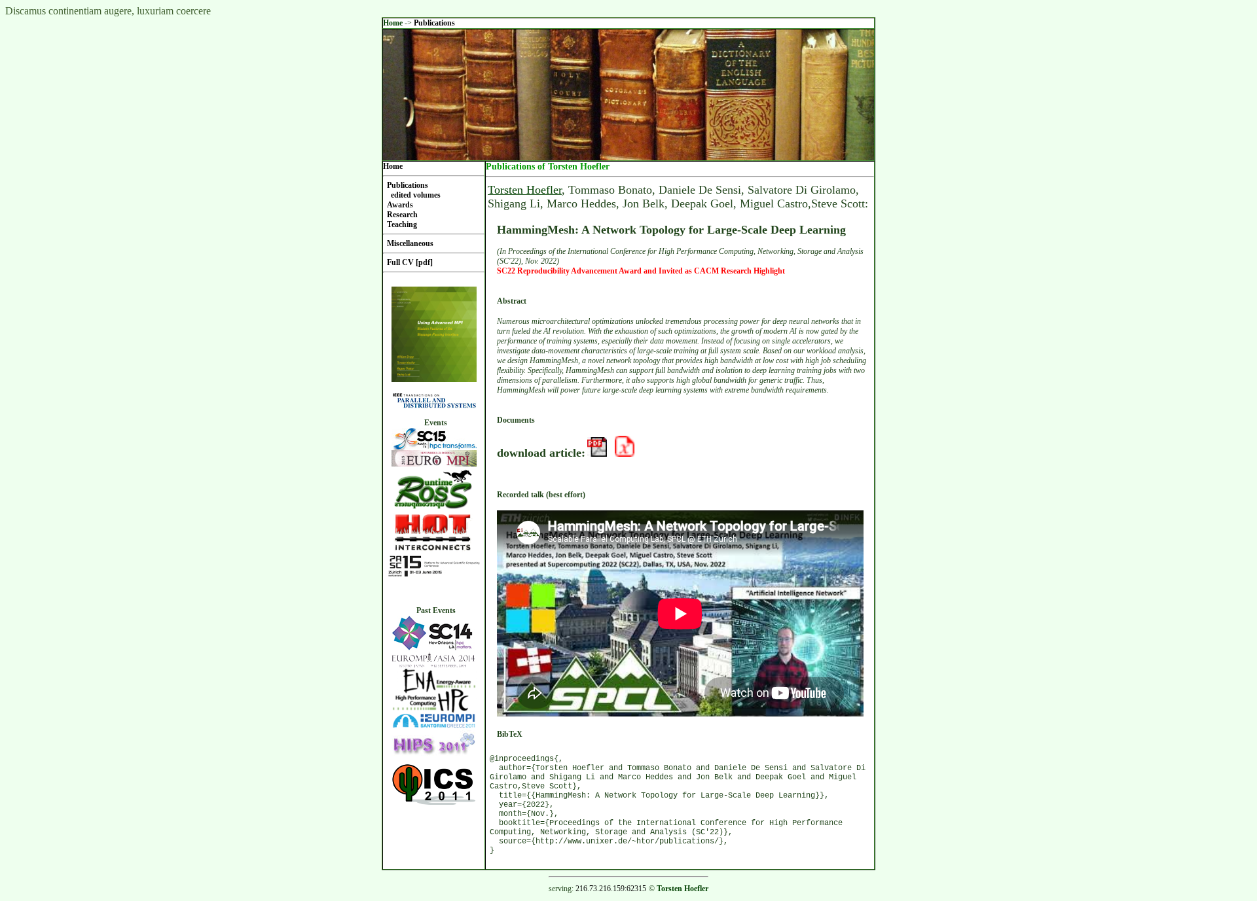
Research (402, 214)
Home (393, 22)
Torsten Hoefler (525, 189)
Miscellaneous (410, 243)
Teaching (402, 224)
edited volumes (416, 195)
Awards (400, 204)
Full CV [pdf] (410, 262)
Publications (434, 22)
